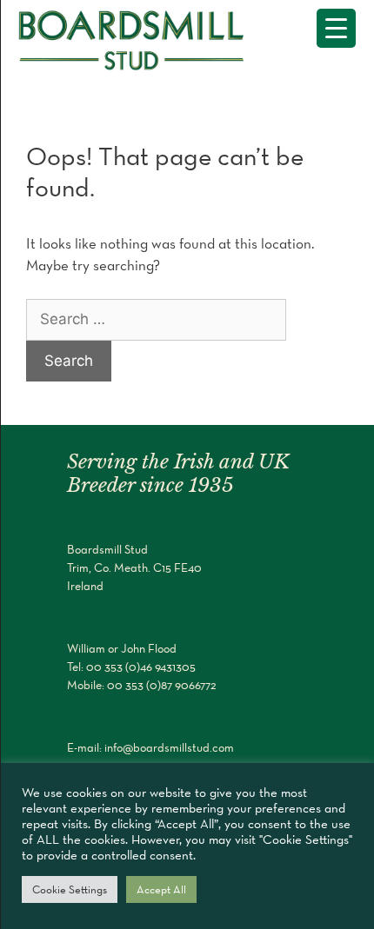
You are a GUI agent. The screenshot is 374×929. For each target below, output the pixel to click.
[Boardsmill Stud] (139, 37)
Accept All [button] (161, 889)
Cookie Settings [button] (69, 889)
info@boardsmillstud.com (169, 747)
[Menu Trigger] (336, 28)
